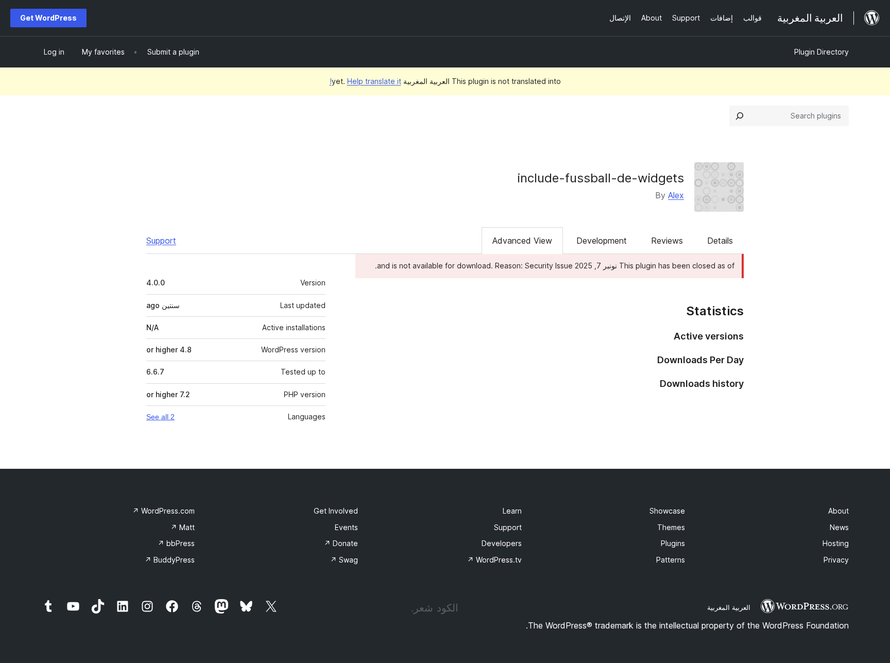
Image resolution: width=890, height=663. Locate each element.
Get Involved (336, 510)
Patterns (670, 559)
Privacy (836, 559)
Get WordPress (48, 17)
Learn (512, 510)
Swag (344, 559)
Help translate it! (365, 81)
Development (601, 240)
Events (346, 527)
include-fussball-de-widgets (601, 178)
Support (161, 240)
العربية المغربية (728, 607)
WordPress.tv (494, 559)
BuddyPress (170, 559)
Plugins (673, 543)
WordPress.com (163, 510)
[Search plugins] (739, 116)
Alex (676, 195)
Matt (182, 527)
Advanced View (522, 240)
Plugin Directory (821, 51)
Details (720, 240)
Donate (341, 543)
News (839, 527)
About (838, 510)
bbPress (176, 543)
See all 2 (160, 417)
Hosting (836, 543)
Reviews (667, 240)
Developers (502, 543)
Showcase (667, 510)
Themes (671, 527)
